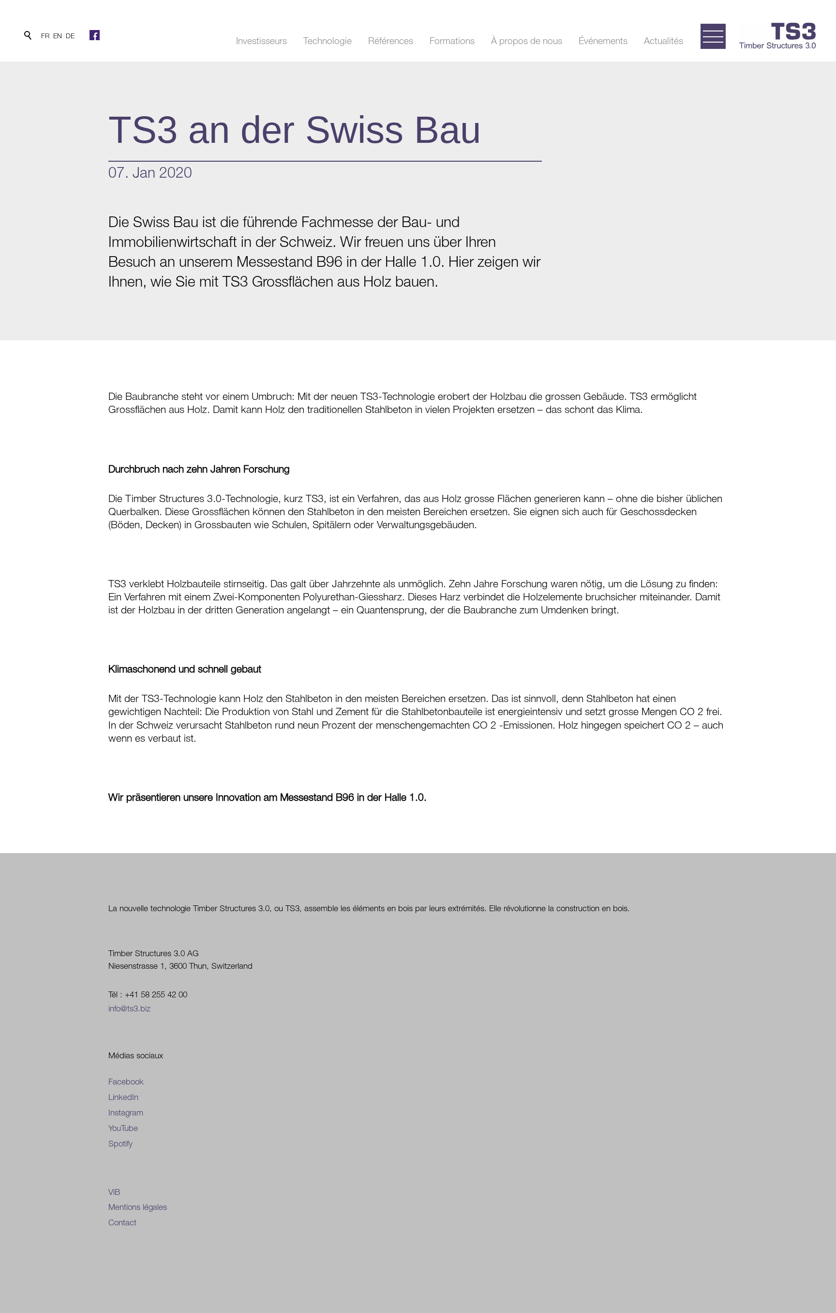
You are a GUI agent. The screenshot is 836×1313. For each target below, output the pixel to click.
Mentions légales (137, 1207)
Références (390, 40)
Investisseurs (261, 40)
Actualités (663, 40)
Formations (452, 40)
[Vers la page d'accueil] (777, 35)
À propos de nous (526, 40)
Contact (122, 1222)
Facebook (126, 1081)
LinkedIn (123, 1097)
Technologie (327, 40)
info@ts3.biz (129, 1008)
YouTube (123, 1128)
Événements (603, 40)
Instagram (125, 1112)
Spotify (120, 1143)
